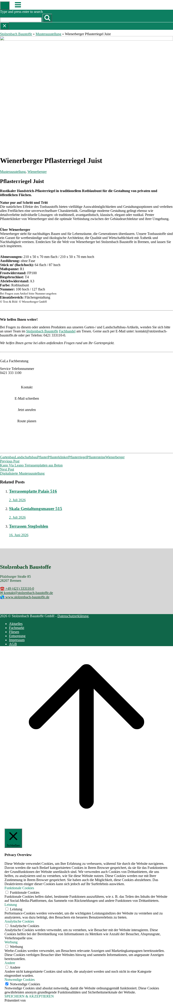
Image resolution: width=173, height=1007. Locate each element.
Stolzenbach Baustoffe (16, 34)
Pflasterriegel (77, 457)
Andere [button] (10, 963)
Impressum (17, 640)
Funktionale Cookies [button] (19, 888)
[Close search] (4, 26)
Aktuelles (16, 624)
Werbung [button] (11, 942)
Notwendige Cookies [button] (20, 979)
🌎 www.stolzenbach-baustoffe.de (24, 597)
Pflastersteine (96, 457)
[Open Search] (4, 5)
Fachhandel (67, 331)
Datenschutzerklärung (73, 616)
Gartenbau (7, 457)
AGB (13, 644)
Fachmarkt (16, 628)
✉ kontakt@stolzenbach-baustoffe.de (26, 593)
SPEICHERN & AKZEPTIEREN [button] (29, 996)
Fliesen (14, 632)
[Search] (47, 18)
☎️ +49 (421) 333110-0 (17, 588)
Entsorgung (17, 636)
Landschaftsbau (26, 457)
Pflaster (42, 457)
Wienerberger (37, 172)
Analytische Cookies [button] (19, 921)
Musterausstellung (48, 34)
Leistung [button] (11, 905)
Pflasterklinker (58, 457)
